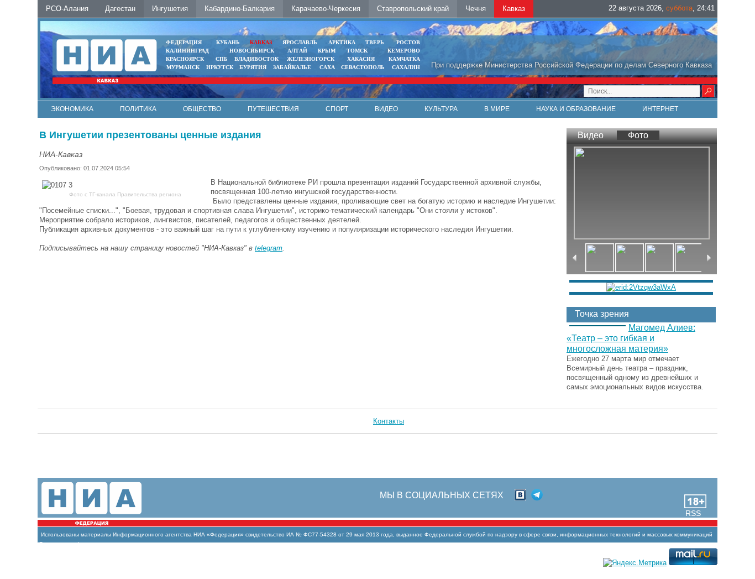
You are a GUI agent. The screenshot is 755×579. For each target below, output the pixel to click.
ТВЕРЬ (374, 42)
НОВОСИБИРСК (251, 51)
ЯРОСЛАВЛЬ (299, 42)
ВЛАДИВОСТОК (256, 59)
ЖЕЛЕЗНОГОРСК (310, 59)
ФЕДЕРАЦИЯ (184, 42)
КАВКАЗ (261, 42)
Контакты (388, 421)
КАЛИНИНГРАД (187, 51)
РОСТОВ (408, 42)
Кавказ (513, 8)
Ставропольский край (413, 8)
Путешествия (273, 109)
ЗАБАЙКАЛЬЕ (293, 67)
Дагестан (120, 8)
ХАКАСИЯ (360, 59)
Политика (138, 109)
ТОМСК (359, 51)
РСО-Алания (67, 8)
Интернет (660, 109)
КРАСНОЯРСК (185, 59)
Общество (202, 109)
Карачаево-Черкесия (325, 8)
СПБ (222, 59)
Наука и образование (576, 109)
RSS (693, 513)
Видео (386, 109)
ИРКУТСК (219, 67)
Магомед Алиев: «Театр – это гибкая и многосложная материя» (631, 338)
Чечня (475, 8)
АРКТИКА (341, 42)
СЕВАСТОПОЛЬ (363, 67)
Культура (441, 109)
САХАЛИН (406, 67)
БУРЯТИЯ (252, 67)
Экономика (72, 109)
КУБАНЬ (228, 42)
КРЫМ (326, 51)
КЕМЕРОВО (403, 51)
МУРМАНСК (183, 67)
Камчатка (403, 59)
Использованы (60, 534)
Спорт (337, 109)
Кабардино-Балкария (240, 8)
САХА (327, 67)
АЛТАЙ (297, 51)
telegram (268, 248)
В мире (497, 109)
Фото (638, 135)
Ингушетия (170, 8)
